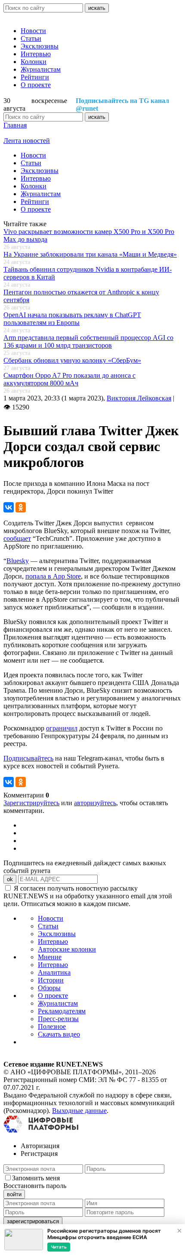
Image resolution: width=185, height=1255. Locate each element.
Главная (15, 125)
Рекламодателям (62, 1011)
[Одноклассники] (20, 507)
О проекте (36, 84)
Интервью (36, 54)
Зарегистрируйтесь (31, 802)
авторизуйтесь (95, 802)
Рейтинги (35, 77)
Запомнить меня (36, 1178)
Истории (51, 980)
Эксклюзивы (40, 46)
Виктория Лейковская (139, 398)
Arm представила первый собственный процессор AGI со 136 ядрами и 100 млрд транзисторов (88, 341)
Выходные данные (79, 1110)
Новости (33, 30)
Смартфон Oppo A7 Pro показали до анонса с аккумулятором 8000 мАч (69, 379)
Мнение (50, 957)
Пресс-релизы (58, 1018)
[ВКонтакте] (8, 507)
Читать (59, 1246)
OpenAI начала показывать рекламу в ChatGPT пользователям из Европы (72, 318)
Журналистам (41, 69)
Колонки (33, 61)
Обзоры (49, 987)
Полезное (52, 1026)
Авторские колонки (67, 949)
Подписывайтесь (28, 758)
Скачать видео (59, 1034)
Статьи (31, 38)
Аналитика (54, 972)
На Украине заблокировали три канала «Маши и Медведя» (90, 254)
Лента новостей (26, 140)
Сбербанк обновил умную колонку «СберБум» (72, 360)
